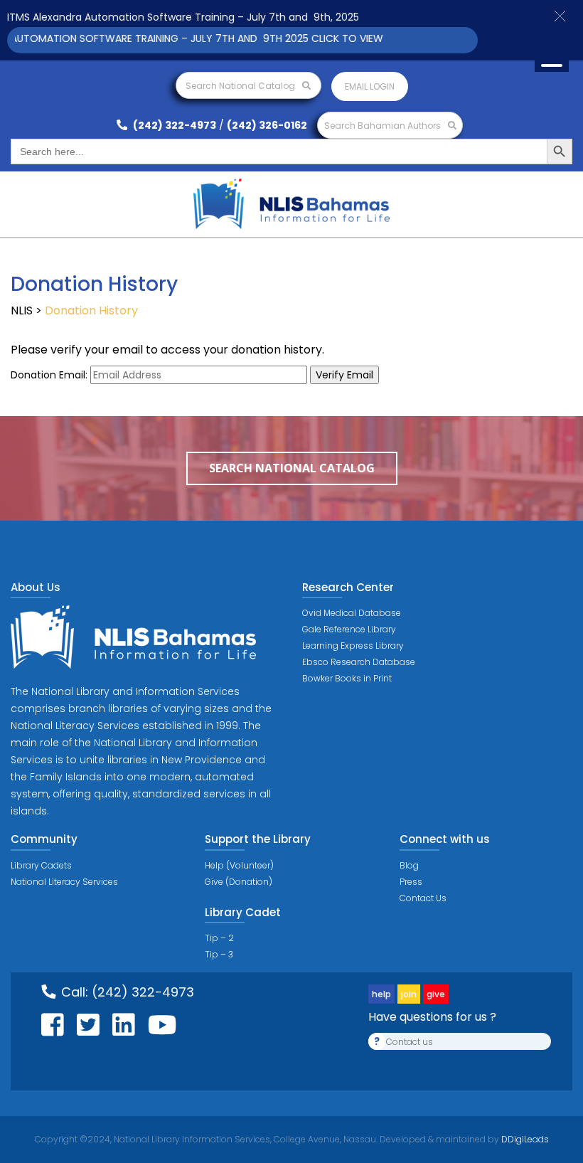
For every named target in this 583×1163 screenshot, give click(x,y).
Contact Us (423, 898)
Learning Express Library (353, 645)
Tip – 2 (219, 938)
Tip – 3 (219, 954)
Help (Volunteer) (239, 865)
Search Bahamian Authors (383, 126)
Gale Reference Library (349, 629)
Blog (409, 865)
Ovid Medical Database (351, 613)
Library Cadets (41, 865)
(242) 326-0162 (267, 125)
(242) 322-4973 (173, 125)
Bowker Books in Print (347, 678)
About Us (35, 587)
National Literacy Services (64, 882)
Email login (370, 86)
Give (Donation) (238, 882)
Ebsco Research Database (358, 662)
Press (411, 882)
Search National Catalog (241, 86)
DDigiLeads (524, 1139)
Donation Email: (49, 375)
